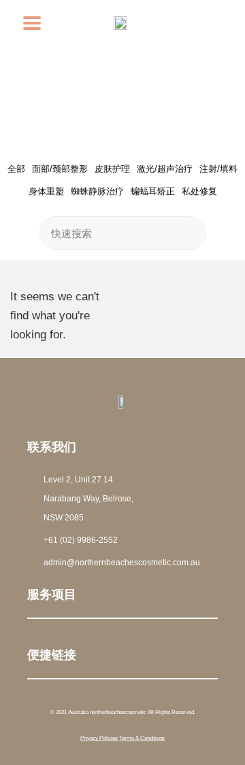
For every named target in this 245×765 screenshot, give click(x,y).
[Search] (189, 233)
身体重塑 (46, 191)
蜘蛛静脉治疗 (97, 191)
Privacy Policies (99, 738)
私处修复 (199, 191)
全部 (16, 169)
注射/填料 (218, 169)
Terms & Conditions (142, 738)
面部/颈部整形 (60, 169)
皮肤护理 (112, 169)
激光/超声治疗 (165, 169)
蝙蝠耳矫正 (153, 191)
